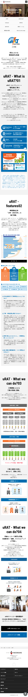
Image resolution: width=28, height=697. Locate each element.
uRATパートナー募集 (14, 635)
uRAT (7, 18)
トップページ (3, 669)
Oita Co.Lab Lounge (21, 30)
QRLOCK (7, 26)
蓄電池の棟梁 (7, 30)
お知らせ (16, 669)
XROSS (21, 22)
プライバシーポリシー (19, 675)
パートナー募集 (3, 672)
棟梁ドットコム (21, 26)
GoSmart (7, 22)
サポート (16, 672)
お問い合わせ (3, 675)
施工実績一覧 (14, 261)
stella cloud (21, 18)
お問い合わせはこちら (14, 628)
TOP (1, 647)
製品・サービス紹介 (7, 647)
